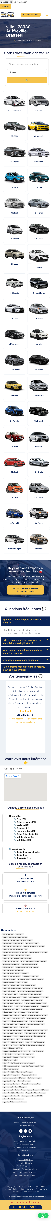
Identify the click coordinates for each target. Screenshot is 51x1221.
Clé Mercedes (14, 344)
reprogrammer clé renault (36, 1018)
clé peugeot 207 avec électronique (26, 1012)
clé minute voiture (9, 979)
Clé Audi (39, 111)
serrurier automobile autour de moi (15, 937)
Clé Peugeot (39, 395)
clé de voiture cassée (24, 1039)
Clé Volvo (39, 549)
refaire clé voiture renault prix (30, 994)
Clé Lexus (14, 319)
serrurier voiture (8, 955)
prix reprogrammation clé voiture (14, 1078)
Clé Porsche (14, 421)
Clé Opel (14, 395)
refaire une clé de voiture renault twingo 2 (17, 1072)
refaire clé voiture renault (12, 988)
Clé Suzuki (14, 523)
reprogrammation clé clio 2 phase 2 (32, 1036)
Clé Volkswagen (14, 549)
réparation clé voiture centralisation (30, 991)
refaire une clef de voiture (35, 1042)
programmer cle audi (10, 1027)
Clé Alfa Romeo (14, 111)
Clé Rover (14, 447)
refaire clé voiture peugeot (35, 1093)
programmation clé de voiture (34, 946)
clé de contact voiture (10, 1069)
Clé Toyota (39, 523)
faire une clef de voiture (11, 1009)
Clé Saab (38, 447)
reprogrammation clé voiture (12, 1033)
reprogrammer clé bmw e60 (12, 1030)
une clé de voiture (32, 943)
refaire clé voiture (9, 991)
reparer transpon (8, 1039)
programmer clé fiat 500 (11, 1096)
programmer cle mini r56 (11, 1015)
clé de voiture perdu (10, 1060)
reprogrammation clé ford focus (14, 1090)
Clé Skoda (39, 472)
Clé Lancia (14, 293)
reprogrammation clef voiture (13, 970)
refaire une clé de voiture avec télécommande (19, 985)
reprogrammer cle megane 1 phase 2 (30, 979)
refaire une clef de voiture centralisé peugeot (18, 1063)
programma (44, 1006)
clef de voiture (8, 934)
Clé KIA (39, 267)
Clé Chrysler (14, 162)
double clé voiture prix (10, 961)
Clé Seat (14, 472)
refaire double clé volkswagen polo (15, 949)
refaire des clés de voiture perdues (15, 1021)
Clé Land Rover (39, 293)
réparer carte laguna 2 (29, 964)
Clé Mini (39, 344)
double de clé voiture (10, 994)
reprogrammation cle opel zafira (14, 1024)
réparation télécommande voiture (14, 1102)
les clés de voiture (36, 1021)
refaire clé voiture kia (30, 976)
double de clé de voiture (11, 1054)
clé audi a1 (19, 934)
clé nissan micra (27, 1054)
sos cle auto (24, 1027)
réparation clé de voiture (38, 952)
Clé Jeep (14, 264)
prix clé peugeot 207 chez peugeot (14, 997)
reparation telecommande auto (32, 1066)
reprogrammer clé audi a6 (12, 946)
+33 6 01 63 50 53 (25, 911)
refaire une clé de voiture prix (13, 1093)
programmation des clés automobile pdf (16, 1051)
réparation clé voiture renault (13, 943)
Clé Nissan (39, 370)
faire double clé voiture (11, 964)
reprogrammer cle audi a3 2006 (27, 967)
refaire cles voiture (23, 955)
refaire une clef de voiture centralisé (33, 961)
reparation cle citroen (10, 1057)
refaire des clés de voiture (38, 997)
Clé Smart (14, 498)
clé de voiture (7, 1006)
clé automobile (8, 967)
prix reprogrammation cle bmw (35, 1003)
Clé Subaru (39, 498)
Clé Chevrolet (39, 136)
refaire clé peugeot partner (32, 988)
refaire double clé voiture (11, 976)
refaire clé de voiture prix (31, 1084)
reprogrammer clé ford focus (32, 1000)
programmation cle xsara (35, 1024)
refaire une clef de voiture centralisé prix (17, 958)
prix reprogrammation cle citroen (35, 1030)
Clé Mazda (39, 319)
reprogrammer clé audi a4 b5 (32, 1096)
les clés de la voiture (10, 1045)
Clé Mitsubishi (14, 370)
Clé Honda (39, 213)
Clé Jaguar (39, 238)
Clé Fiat (39, 187)
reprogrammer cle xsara (11, 1000)
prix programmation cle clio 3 (35, 1033)
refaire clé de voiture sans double (32, 1045)
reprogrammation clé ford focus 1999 (15, 973)
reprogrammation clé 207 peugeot (14, 1087)
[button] (47, 15)
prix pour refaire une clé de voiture (15, 952)
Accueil (12, 41)
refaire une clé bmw (29, 1075)
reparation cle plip (9, 1081)
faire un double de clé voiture (37, 1090)
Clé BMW (14, 136)
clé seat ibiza (7, 1012)
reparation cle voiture (10, 1036)
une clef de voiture (27, 1057)
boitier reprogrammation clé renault (34, 1015)
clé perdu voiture (24, 1081)
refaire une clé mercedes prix (13, 1042)
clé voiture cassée (34, 1078)
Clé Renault (38, 421)
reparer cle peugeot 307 (11, 1075)
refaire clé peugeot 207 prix (12, 1048)
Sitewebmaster (40, 1196)
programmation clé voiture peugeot (15, 982)
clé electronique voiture (11, 1066)
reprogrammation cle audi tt (12, 1003)
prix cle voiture (38, 1051)
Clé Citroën (38, 162)
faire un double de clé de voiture (26, 1006)
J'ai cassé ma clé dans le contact (20, 660)
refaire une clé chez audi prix (13, 1099)
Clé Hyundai (14, 238)
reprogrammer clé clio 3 (11, 1084)
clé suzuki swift (18, 1018)
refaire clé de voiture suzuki (32, 1009)
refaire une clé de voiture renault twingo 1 (17, 940)
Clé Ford (14, 213)
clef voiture (7, 1018)
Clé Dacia (14, 187)
